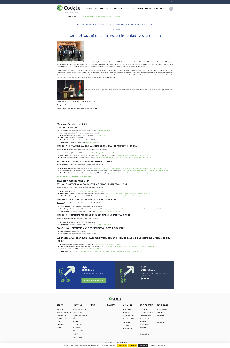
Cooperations (127, 312)
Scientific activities (129, 319)
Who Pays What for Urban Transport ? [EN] (98, 224)
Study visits (126, 322)
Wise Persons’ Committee (81, 331)
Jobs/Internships (162, 309)
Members (59, 327)
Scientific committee (79, 309)
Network (99, 9)
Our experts (76, 327)
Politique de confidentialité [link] (158, 345)
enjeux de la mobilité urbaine (85, 24)
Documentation (144, 9)
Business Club (77, 312)
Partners (76, 321)
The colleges (60, 324)
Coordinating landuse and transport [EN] (109, 211)
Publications (143, 309)
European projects (128, 315)
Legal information (121, 342)
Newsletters (143, 327)
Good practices (144, 334)
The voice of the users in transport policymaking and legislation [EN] (142, 209)
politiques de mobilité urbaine (122, 24)
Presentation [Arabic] (101, 135)
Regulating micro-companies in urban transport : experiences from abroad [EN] (116, 196)
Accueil (69, 16)
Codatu (89, 9)
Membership (160, 315)
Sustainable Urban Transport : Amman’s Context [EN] (133, 155)
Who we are (60, 309)
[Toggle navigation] (171, 9)
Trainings (126, 325)
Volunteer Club (77, 324)
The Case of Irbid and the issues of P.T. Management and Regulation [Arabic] (127, 193)
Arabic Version (147, 157)
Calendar (118, 9)
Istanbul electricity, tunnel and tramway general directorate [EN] (129, 173)
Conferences (127, 309)
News (108, 9)
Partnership (160, 319)
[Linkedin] (148, 279)
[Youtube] (145, 279)
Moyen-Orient (148, 24)
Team (58, 321)
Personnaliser (143, 345)
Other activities (128, 328)
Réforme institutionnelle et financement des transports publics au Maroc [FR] (118, 157)
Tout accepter (122, 345)
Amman (134, 24)
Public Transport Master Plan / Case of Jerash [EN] (92, 191)
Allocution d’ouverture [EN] (94, 142)
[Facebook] (142, 279)
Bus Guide (143, 331)
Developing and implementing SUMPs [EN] (91, 249)
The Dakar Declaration (146, 312)
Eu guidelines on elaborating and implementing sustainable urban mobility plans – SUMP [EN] (127, 246)
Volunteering (160, 322)
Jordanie (140, 24)
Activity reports (144, 324)
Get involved (159, 9)
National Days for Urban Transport (67, 62)
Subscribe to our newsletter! (95, 280)
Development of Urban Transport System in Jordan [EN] (99, 153)
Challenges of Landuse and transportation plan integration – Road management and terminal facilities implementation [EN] (130, 168)
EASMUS (75, 334)
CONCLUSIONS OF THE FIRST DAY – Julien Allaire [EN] (74, 176)
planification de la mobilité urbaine (103, 24)
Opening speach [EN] (103, 130)
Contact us (108, 342)
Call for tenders (161, 312)
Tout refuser (132, 345)
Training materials (145, 315)
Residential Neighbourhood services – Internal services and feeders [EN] (147, 170)
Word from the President (64, 312)
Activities (129, 9)
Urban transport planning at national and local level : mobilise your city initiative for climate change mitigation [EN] (108, 251)
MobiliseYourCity (78, 337)
